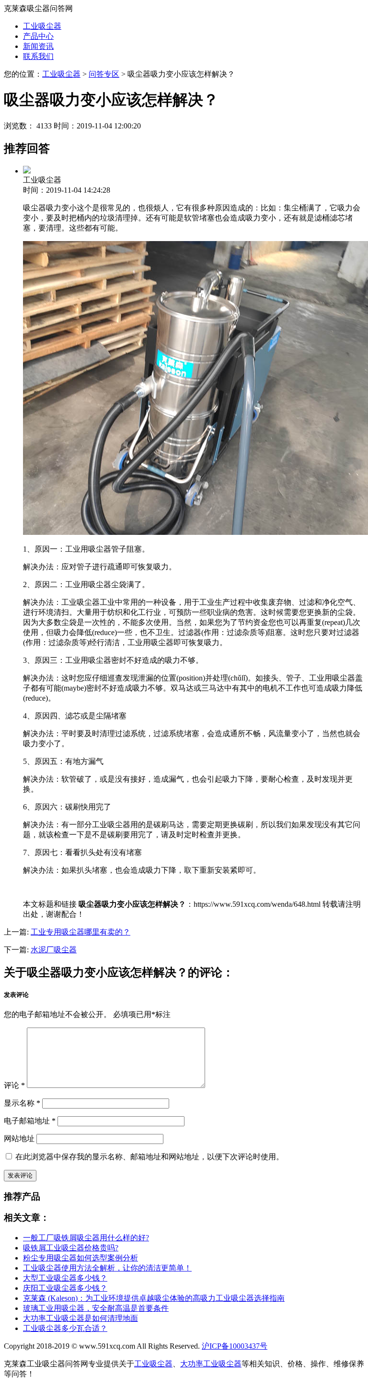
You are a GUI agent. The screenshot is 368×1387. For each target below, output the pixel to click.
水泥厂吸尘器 (54, 950)
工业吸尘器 (42, 26)
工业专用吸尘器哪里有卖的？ (80, 932)
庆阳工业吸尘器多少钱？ (65, 1288)
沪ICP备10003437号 (234, 1346)
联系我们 (38, 56)
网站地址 (19, 1138)
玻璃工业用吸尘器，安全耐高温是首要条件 (96, 1308)
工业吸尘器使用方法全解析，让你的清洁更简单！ (107, 1268)
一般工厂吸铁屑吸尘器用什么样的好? (86, 1238)
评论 (14, 1085)
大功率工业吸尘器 (211, 1364)
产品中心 (38, 36)
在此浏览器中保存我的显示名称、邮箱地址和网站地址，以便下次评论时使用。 (149, 1157)
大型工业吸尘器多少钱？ (65, 1278)
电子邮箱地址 (30, 1121)
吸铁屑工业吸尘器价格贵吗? (70, 1248)
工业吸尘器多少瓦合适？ (65, 1328)
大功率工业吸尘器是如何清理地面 (80, 1318)
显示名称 (22, 1103)
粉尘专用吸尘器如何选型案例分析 (80, 1258)
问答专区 (104, 74)
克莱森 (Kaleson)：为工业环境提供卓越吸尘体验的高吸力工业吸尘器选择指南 (154, 1298)
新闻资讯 (38, 46)
